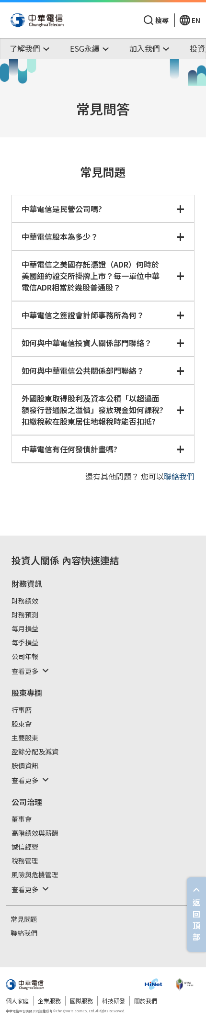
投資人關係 (35, 560)
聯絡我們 (179, 476)
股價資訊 (24, 765)
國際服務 (81, 1001)
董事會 (21, 819)
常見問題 (24, 919)
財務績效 (24, 601)
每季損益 (24, 642)
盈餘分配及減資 (34, 752)
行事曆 (21, 710)
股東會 (21, 724)
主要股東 (24, 738)
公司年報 (24, 656)
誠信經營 (24, 847)
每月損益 (24, 629)
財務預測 (24, 615)
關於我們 (145, 1001)
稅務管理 (24, 861)
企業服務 (49, 1001)
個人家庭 (17, 1001)
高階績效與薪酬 (34, 833)
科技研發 (113, 1001)
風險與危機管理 (34, 875)
